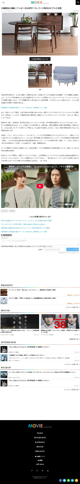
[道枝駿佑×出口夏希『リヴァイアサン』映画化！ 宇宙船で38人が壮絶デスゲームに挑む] (60, 321)
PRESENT (40, 451)
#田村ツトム (11, 360)
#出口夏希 (51, 334)
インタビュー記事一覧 (71, 364)
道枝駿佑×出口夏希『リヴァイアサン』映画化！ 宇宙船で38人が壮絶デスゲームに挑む (60, 331)
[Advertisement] (40, 268)
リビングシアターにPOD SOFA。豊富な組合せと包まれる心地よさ (23, 224)
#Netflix (10, 377)
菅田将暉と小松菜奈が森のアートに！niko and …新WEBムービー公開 (24, 107)
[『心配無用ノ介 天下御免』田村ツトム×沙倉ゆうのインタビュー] (3, 357)
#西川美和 (10, 385)
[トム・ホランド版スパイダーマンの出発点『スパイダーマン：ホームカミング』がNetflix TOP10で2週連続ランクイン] (3, 374)
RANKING (40, 442)
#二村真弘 (11, 334)
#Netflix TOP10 (16, 377)
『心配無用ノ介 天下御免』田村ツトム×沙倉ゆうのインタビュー (26, 355)
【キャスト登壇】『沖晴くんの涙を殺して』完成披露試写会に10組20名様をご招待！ (32, 298)
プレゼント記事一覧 (72, 307)
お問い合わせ (40, 464)
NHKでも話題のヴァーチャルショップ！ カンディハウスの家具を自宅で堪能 (26, 220)
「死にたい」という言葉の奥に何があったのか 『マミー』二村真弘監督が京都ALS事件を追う (19, 331)
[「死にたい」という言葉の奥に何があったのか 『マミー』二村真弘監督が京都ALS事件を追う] (19, 321)
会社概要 (40, 460)
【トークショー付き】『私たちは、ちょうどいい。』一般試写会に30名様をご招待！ (32, 290)
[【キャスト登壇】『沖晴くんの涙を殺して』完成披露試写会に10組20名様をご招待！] (3, 300)
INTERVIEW (40, 438)
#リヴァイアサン (44, 334)
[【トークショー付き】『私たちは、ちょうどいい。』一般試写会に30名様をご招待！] (3, 292)
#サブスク (11, 11)
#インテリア (4, 11)
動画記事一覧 (74, 339)
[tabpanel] (40, 76)
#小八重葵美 (16, 385)
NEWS (40, 433)
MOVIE (40, 447)
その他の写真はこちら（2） (40, 59)
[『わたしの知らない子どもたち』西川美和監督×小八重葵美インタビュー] (3, 383)
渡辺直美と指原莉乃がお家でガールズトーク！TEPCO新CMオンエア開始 (25, 228)
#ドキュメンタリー (4, 334)
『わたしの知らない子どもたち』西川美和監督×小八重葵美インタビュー (29, 380)
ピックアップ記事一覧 (71, 389)
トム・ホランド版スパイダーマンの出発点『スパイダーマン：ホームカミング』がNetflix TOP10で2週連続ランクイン (42, 372)
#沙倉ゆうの (17, 360)
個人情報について (40, 456)
